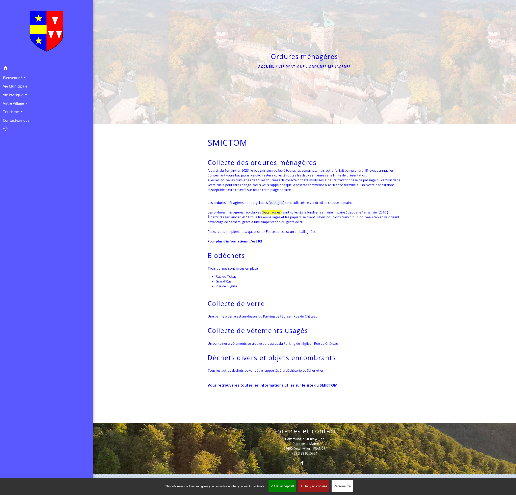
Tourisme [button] (11, 111)
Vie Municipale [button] (15, 86)
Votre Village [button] (14, 103)
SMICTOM (328, 385)
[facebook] (304, 463)
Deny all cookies (315, 486)
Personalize (342, 486)
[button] (46, 68)
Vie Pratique (292, 66)
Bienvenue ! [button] (13, 77)
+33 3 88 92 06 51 (304, 453)
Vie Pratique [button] (13, 94)
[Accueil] (46, 32)
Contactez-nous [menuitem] (16, 120)
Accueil (266, 66)
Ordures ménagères (330, 66)
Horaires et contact (304, 431)
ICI (260, 241)
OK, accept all (283, 486)
